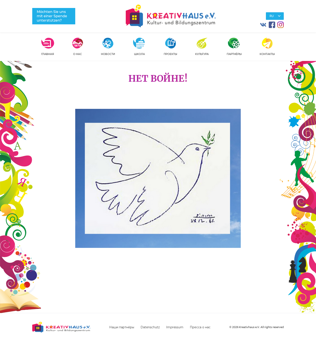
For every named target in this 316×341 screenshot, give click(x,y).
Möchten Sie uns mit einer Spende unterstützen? (52, 16)
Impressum (174, 327)
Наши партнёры (121, 327)
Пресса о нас (200, 327)
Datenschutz (150, 327)
